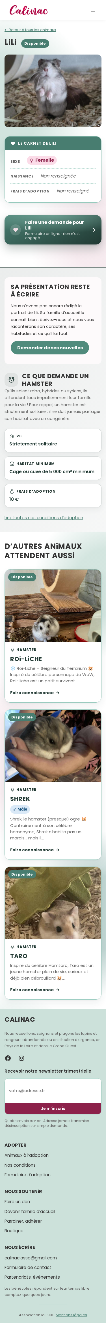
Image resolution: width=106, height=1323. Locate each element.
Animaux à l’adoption (27, 1155)
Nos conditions (20, 1165)
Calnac (20, 1019)
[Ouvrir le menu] (93, 10)
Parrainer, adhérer (23, 1221)
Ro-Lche (26, 659)
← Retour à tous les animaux (30, 30)
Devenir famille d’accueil (30, 1211)
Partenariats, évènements (32, 1277)
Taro (19, 956)
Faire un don (17, 1202)
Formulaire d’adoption (28, 1175)
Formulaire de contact (28, 1267)
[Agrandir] (94, 62)
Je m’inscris (53, 1108)
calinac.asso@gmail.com (31, 1258)
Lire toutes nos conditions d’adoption (44, 518)
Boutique (14, 1231)
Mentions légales (71, 1315)
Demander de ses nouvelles (50, 348)
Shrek (20, 799)
